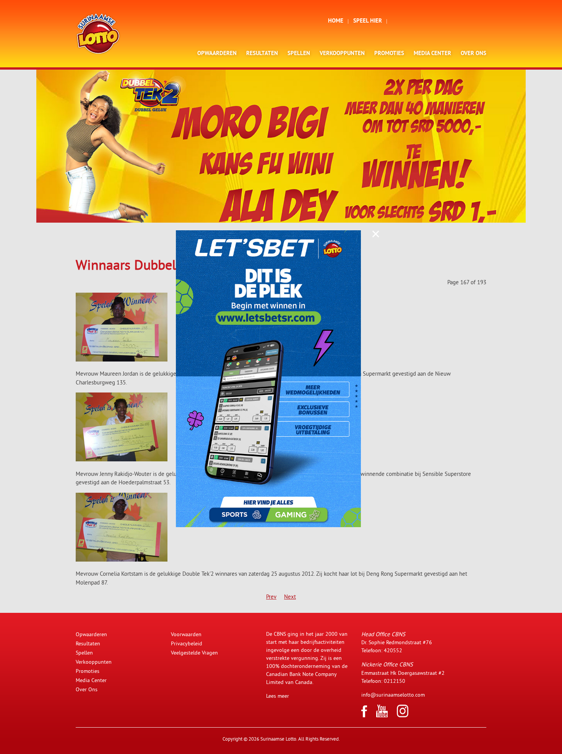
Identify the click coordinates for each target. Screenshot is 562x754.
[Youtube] (382, 715)
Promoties (389, 53)
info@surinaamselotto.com (393, 694)
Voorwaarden (186, 634)
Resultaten (262, 53)
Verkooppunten (342, 53)
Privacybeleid (186, 643)
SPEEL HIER (367, 21)
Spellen (298, 53)
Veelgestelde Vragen (194, 652)
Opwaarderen (217, 53)
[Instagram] (402, 715)
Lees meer (277, 695)
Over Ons (473, 53)
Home (335, 21)
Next (290, 596)
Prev (271, 596)
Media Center (432, 53)
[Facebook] (364, 715)
